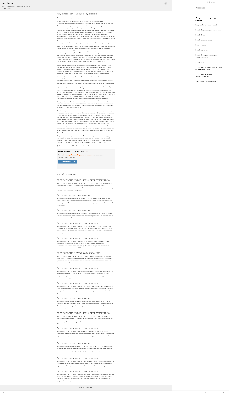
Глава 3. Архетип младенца (203, 40)
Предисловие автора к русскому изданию (77, 223)
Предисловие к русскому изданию (74, 195)
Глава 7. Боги (199, 62)
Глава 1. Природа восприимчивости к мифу (208, 30)
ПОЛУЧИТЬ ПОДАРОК (67, 161)
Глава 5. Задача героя (201, 50)
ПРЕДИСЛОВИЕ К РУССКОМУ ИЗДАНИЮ (78, 253)
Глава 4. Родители (200, 45)
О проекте (81, 387)
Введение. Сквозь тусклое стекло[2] (206, 25)
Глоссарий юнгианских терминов (205, 81)
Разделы (89, 387)
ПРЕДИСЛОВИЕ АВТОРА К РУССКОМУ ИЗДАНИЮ (83, 180)
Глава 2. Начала (200, 35)
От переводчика (200, 13)
